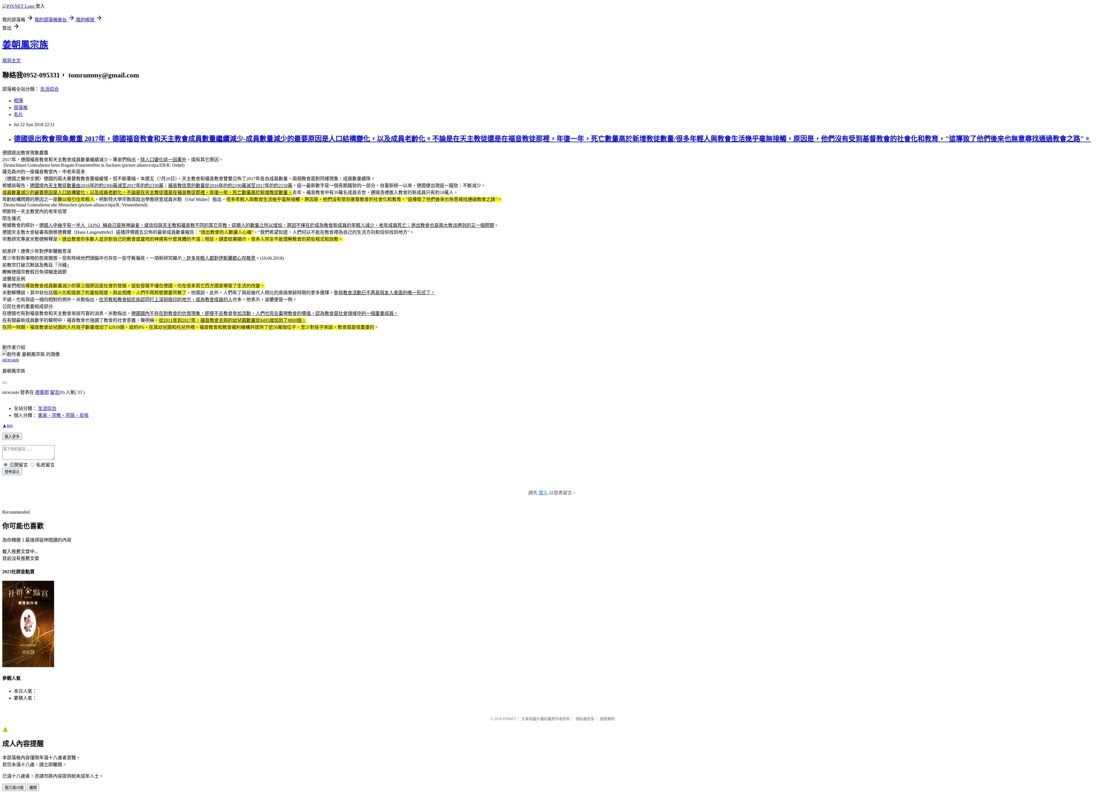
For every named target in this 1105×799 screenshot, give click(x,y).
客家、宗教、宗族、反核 (63, 415)
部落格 (21, 107)
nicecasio (10, 359)
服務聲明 (607, 719)
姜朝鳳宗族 (25, 44)
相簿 (18, 100)
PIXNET (509, 719)
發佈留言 (12, 472)
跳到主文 (11, 60)
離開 (33, 787)
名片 (18, 114)
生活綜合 (49, 89)
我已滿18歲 (14, 787)
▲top (7, 425)
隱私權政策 (585, 719)
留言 (54, 392)
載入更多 (12, 436)
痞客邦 (42, 392)
